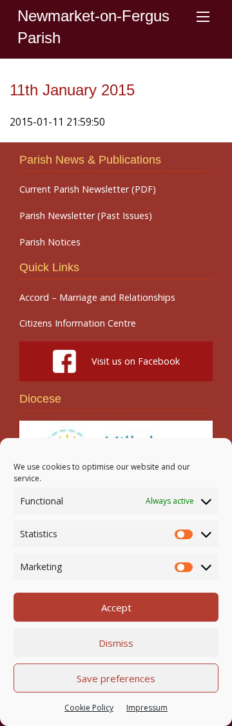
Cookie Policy (88, 707)
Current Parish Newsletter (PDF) (87, 189)
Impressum (147, 707)
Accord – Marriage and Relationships (97, 297)
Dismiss (116, 642)
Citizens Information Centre (77, 323)
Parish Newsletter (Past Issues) (85, 215)
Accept (116, 607)
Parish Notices (50, 242)
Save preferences (116, 678)
